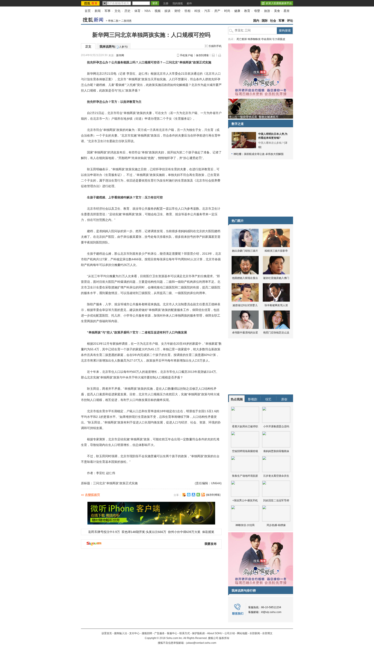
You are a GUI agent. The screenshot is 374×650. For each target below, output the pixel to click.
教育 (247, 11)
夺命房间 (266, 39)
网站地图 (242, 633)
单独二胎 (113, 20)
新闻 (98, 11)
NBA (147, 11)
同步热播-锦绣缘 (276, 525)
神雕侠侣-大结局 (245, 525)
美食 (277, 11)
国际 (265, 20)
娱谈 (167, 11)
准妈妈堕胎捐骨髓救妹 (276, 451)
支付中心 (134, 633)
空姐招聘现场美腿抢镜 (245, 451)
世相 (187, 11)
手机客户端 (186, 55)
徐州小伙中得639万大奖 (184, 532)
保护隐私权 (198, 633)
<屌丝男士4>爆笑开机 (245, 500)
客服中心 (172, 633)
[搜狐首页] (90, 3)
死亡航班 (242, 39)
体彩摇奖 (208, 532)
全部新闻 (255, 633)
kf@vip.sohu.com (271, 612)
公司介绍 (229, 633)
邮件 (189, 3)
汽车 (207, 11)
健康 (237, 11)
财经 (177, 11)
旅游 (267, 11)
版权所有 (224, 638)
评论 (290, 20)
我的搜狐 (177, 3)
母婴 (257, 11)
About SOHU (214, 633)
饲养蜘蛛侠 (254, 39)
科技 (197, 11)
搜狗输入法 (120, 633)
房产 (217, 11)
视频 (158, 11)
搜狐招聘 (147, 633)
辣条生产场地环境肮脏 (245, 475)
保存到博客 (202, 55)
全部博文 (267, 633)
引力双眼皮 (278, 39)
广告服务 (159, 633)
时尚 (227, 11)
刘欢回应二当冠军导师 (276, 500)
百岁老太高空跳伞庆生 (276, 475)
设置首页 (107, 633)
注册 (165, 3)
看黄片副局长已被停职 (245, 426)
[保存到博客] (213, 494)
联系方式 (184, 633)
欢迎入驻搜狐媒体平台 (279, 3)
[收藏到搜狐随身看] (198, 494)
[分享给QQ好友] (188, 494)
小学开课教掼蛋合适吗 (276, 426)
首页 (88, 11)
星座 (287, 11)
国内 (256, 20)
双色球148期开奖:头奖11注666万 (144, 532)
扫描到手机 (215, 46)
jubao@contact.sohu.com (201, 642)
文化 (117, 11)
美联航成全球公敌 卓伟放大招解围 (264, 154)
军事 (108, 11)
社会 (273, 20)
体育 (137, 11)
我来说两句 (114, 46)
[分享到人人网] (193, 494)
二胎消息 (126, 20)
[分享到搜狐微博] (184, 494)
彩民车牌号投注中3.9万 (104, 532)
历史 (127, 11)
